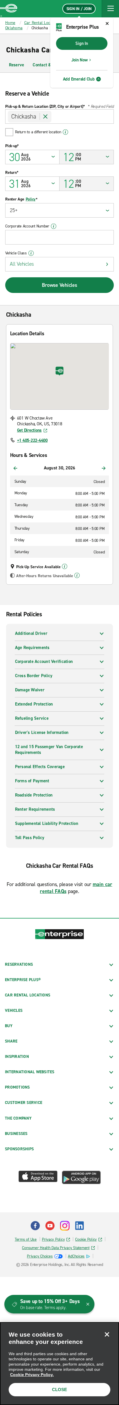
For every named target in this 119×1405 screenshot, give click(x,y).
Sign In (81, 43)
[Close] (106, 1334)
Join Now (79, 60)
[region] (59, 1363)
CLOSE (59, 1389)
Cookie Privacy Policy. (32, 1374)
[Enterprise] (8, 8)
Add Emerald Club (79, 79)
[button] (110, 8)
